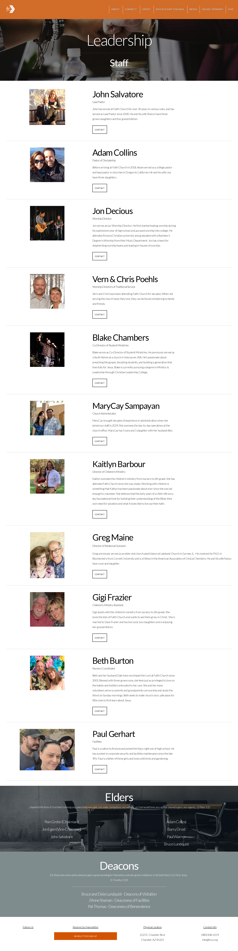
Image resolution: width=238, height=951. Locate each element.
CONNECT (131, 9)
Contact (100, 129)
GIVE (231, 9)
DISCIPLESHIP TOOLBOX (170, 9)
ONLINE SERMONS (212, 9)
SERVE (146, 9)
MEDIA (193, 9)
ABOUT (115, 9)
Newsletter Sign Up (85, 936)
